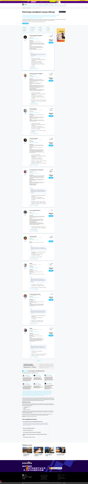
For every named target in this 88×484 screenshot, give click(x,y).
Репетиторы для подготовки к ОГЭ (35, 16)
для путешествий (41, 395)
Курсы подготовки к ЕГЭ (44, 478)
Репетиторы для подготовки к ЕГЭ (27, 16)
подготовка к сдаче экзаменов (26, 395)
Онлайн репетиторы (25, 23)
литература (43, 392)
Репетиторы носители (42, 16)
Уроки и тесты (41, 4)
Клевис (30, 263)
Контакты (56, 4)
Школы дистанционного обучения (44, 479)
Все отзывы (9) (32, 56)
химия (40, 392)
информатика (35, 392)
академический (46, 391)
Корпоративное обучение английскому (27, 15)
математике (24, 392)
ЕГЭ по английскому (40, 62)
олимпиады (39, 391)
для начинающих (32, 395)
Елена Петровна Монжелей (34, 294)
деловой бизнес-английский (29, 391)
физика (38, 392)
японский (38, 395)
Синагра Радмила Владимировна (36, 35)
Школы (37, 4)
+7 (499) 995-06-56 (24, 477)
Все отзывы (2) (32, 249)
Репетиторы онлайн (33, 61)
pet (43, 391)
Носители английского (33, 285)
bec (41, 391)
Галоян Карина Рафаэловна (34, 210)
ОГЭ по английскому (39, 127)
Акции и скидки (46, 4)
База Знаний (51, 4)
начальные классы (35, 391)
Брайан (30, 328)
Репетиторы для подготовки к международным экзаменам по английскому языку (38, 60)
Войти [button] (65, 4)
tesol (35, 395)
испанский (27, 392)
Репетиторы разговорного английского (54, 15)
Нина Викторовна (32, 236)
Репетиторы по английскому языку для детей (44, 15)
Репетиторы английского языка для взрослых (50, 16)
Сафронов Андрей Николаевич (38, 375)
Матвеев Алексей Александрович (36, 73)
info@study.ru (30, 477)
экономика (46, 392)
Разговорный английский (34, 62)
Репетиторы (32, 4)
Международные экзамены (35, 15)
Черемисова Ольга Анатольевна (38, 383)
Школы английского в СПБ (44, 477)
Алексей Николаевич (33, 138)
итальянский (49, 392)
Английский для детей (39, 61)
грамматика (24, 391)
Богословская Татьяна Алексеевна (36, 169)
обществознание (31, 392)
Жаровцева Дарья (33, 108)
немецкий (50, 391)
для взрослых (43, 127)
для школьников (33, 199)
